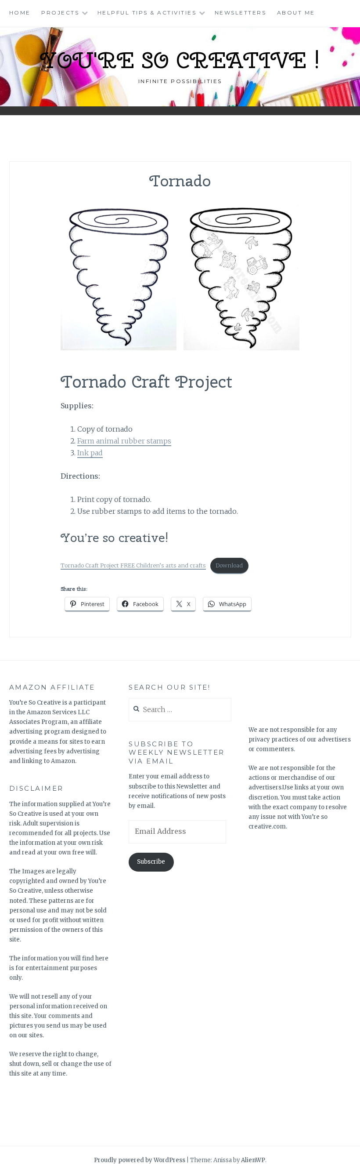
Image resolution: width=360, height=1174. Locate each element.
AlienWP (253, 1160)
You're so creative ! (180, 60)
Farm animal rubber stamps (124, 440)
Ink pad (90, 452)
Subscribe (151, 861)
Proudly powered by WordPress (139, 1160)
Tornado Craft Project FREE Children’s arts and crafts (133, 565)
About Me (296, 12)
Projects (60, 12)
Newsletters (240, 12)
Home (20, 12)
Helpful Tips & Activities (147, 12)
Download (229, 565)
